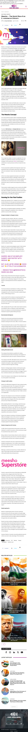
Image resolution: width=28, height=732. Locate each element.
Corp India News (8, 20)
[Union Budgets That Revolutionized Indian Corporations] (14, 572)
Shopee (19, 540)
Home (2, 11)
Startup (8, 14)
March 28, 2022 (7, 272)
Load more (13, 706)
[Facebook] (6, 652)
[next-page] (4, 644)
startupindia (4, 542)
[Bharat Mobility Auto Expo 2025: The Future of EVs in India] (5, 700)
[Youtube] (22, 652)
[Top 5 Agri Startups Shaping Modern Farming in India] (14, 600)
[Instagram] (10, 652)
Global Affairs (14, 635)
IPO (12, 540)
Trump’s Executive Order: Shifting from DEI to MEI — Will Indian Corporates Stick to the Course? (14, 639)
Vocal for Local (10, 542)
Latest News (14, 608)
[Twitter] (18, 652)
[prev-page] (2, 644)
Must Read (7, 11)
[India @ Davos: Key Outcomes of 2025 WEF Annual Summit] (5, 691)
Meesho (15, 161)
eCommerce (7, 540)
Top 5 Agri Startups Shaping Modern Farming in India (14, 611)
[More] (19, 25)
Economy (14, 580)
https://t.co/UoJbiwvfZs (16, 266)
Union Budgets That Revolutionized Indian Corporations (14, 583)
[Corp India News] (2, 21)
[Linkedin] (14, 652)
